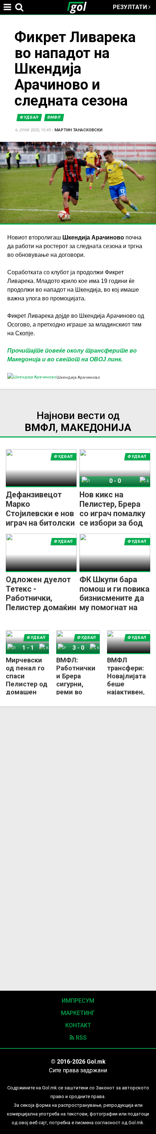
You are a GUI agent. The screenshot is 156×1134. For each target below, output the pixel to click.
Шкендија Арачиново (93, 237)
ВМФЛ (54, 117)
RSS (80, 1037)
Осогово (18, 324)
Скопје (24, 333)
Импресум (78, 1000)
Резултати (130, 7)
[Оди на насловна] (79, 7)
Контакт (78, 1025)
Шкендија (88, 290)
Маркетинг (78, 1013)
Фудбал (29, 117)
